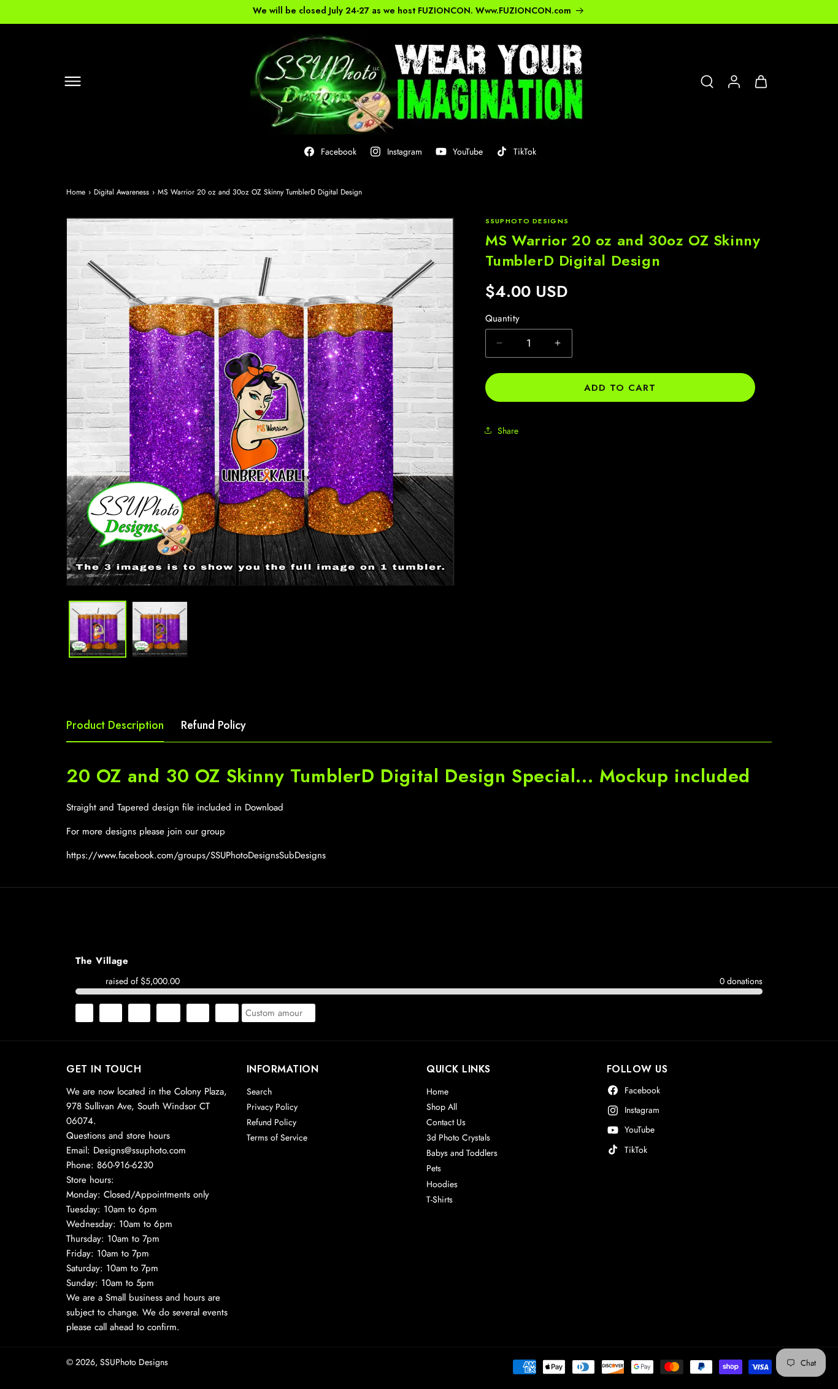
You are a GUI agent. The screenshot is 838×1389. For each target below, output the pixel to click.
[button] (72, 81)
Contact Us (446, 1122)
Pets (433, 1169)
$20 (168, 1013)
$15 (139, 1013)
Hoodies (442, 1184)
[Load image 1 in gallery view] (97, 629)
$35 (198, 1013)
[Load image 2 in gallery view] (160, 629)
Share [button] (508, 430)
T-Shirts (439, 1199)
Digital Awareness (121, 192)
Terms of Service (277, 1138)
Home (75, 192)
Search (259, 1091)
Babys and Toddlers (462, 1153)
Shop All (441, 1107)
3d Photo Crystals (458, 1138)
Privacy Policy (272, 1107)
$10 (110, 1013)
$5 (84, 1013)
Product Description (115, 725)
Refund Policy (213, 725)
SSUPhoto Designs (134, 1362)
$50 (227, 1013)
